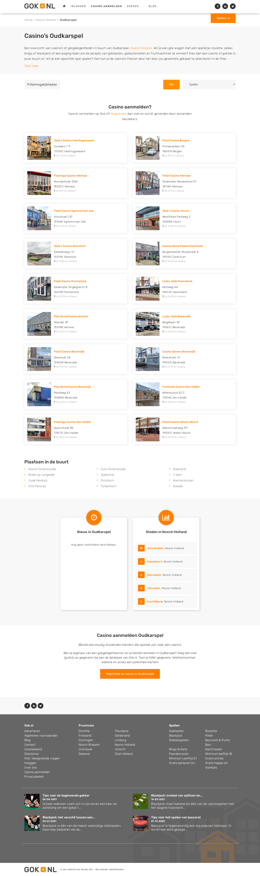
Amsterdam (155, 548)
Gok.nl (28, 725)
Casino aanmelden (37, 772)
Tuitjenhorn (108, 486)
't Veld (177, 475)
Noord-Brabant (89, 744)
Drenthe (84, 731)
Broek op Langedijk (41, 475)
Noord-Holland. (142, 48)
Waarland (179, 469)
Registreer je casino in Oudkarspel (130, 673)
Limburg (120, 740)
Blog (153, 6)
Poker (209, 735)
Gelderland (122, 735)
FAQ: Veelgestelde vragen (42, 758)
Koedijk (178, 486)
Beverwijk (154, 575)
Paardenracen (179, 754)
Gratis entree (214, 758)
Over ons (30, 767)
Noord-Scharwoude (42, 469)
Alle (171, 84)
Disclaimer (31, 754)
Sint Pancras (37, 486)
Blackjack (175, 735)
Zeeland (84, 754)
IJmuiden (153, 588)
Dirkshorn (107, 480)
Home (28, 20)
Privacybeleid (33, 776)
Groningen (86, 740)
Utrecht (120, 749)
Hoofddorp (155, 601)
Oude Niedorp (37, 480)
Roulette (211, 731)
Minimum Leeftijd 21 (183, 758)
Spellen (221, 18)
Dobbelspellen (179, 740)
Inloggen (78, 6)
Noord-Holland (46, 20)
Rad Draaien (213, 749)
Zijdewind (107, 475)
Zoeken (133, 6)
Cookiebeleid (33, 749)
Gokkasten (176, 731)
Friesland (85, 735)
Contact (29, 744)
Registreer (118, 113)
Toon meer (31, 66)
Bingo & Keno (178, 749)
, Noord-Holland (162, 548)
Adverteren (32, 731)
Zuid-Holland (124, 754)
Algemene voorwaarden (40, 735)
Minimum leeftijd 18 (218, 754)
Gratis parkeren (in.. (182, 763)
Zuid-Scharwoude (113, 469)
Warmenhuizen (183, 480)
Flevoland (121, 731)
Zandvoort (154, 561)
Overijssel (85, 749)
